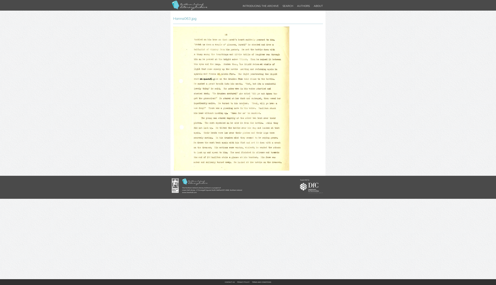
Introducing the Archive (261, 5)
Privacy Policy (243, 282)
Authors (303, 5)
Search (288, 5)
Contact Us (230, 282)
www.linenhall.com (189, 192)
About (318, 5)
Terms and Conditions (261, 282)
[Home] (190, 5)
